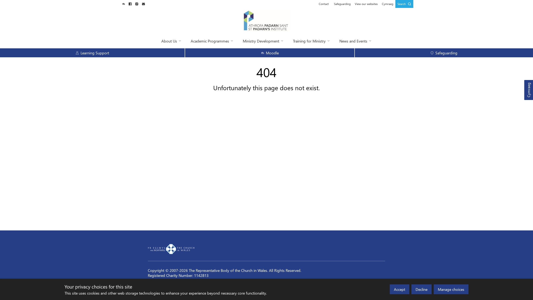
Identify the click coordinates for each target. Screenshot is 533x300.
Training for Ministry (309, 41)
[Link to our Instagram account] (136, 3)
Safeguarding (342, 4)
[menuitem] (324, 4)
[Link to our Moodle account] (123, 3)
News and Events (353, 41)
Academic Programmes (210, 41)
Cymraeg (528, 90)
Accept (399, 289)
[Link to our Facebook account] (130, 3)
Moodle (272, 52)
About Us (169, 41)
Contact (324, 4)
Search (401, 4)
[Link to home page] (266, 21)
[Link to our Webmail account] (143, 3)
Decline (421, 289)
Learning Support (95, 52)
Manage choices (451, 289)
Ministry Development (261, 41)
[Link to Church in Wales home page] (171, 249)
